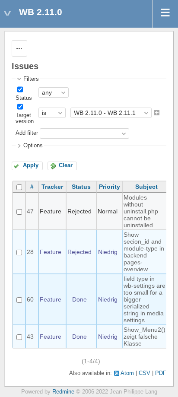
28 (30, 251)
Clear (66, 165)
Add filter (27, 133)
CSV (144, 373)
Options (33, 146)
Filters (31, 79)
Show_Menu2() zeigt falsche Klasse (144, 336)
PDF (160, 373)
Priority (109, 186)
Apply (30, 165)
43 (30, 336)
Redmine (63, 392)
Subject (146, 186)
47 (30, 211)
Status (24, 98)
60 (30, 299)
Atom (127, 373)
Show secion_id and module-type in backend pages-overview (144, 252)
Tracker (52, 186)
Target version (25, 118)
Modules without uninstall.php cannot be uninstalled (141, 211)
